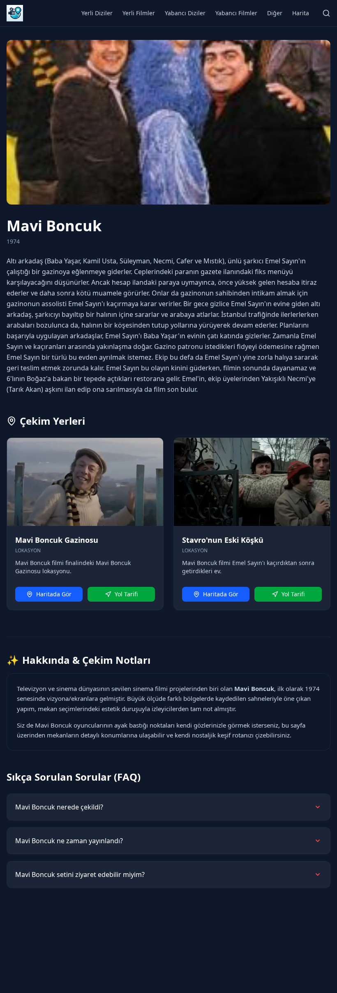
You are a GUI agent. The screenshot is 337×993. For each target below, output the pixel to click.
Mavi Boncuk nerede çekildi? (59, 807)
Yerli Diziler (97, 13)
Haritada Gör (54, 594)
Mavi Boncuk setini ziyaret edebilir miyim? (80, 874)
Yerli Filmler (138, 13)
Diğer (274, 13)
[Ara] (326, 13)
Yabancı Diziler (185, 13)
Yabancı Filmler (236, 13)
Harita (300, 13)
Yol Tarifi (126, 594)
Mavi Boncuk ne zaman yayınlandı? (69, 840)
